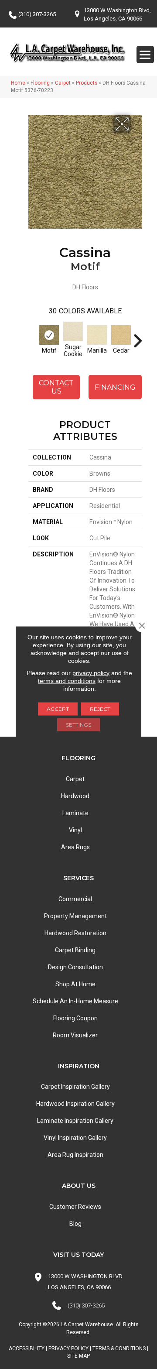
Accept (58, 708)
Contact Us (56, 387)
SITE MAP (78, 1356)
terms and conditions (67, 680)
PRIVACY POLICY (68, 1348)
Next (137, 336)
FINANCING (115, 387)
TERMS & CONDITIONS (119, 1348)
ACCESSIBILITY (26, 1348)
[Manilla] (97, 335)
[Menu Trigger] (145, 54)
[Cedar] (121, 335)
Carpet (63, 83)
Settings (78, 724)
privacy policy (90, 672)
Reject (100, 708)
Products (86, 83)
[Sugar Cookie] (73, 331)
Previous (32, 336)
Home (18, 83)
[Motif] (49, 335)
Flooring (40, 83)
